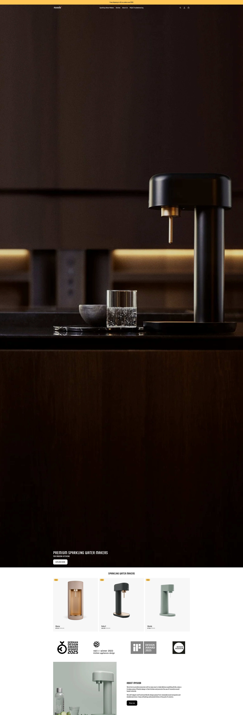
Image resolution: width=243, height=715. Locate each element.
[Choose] (95, 620)
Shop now (132, 703)
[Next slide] (95, 600)
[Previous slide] (56, 600)
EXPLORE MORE (60, 562)
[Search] (180, 8)
